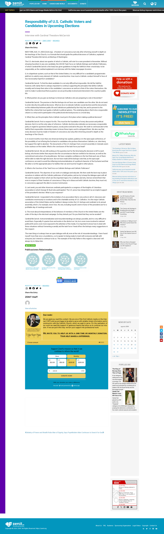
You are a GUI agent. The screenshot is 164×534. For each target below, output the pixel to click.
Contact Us (153, 526)
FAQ (104, 526)
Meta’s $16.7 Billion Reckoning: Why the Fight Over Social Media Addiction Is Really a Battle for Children (124, 157)
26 (124, 348)
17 (117, 344)
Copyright (145, 526)
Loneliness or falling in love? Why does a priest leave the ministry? (128, 222)
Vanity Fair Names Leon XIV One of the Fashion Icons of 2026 (128, 233)
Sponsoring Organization (123, 526)
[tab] (119, 482)
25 (121, 348)
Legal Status (136, 526)
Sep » (117, 356)
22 (135, 344)
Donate (83, 4)
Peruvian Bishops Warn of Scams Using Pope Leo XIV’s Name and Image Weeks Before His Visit (124, 164)
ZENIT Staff (47, 40)
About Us (99, 526)
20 (128, 344)
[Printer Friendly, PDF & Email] (30, 245)
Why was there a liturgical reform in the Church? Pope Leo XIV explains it (128, 243)
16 (114, 344)
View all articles (31, 308)
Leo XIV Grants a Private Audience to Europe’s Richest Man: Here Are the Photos (128, 198)
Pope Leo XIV (35, 4)
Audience (110, 526)
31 (117, 352)
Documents (72, 4)
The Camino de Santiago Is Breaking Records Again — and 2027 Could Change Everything (128, 211)
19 (124, 344)
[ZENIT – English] (16, 3)
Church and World (57, 4)
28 (131, 348)
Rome (44, 4)
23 (114, 348)
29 (135, 348)
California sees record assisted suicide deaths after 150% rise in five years (64, 10)
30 (114, 352)
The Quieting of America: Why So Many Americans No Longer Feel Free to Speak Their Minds (124, 150)
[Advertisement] (66, 414)
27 (128, 348)
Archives (56, 40)
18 (121, 344)
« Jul (113, 356)
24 (117, 348)
